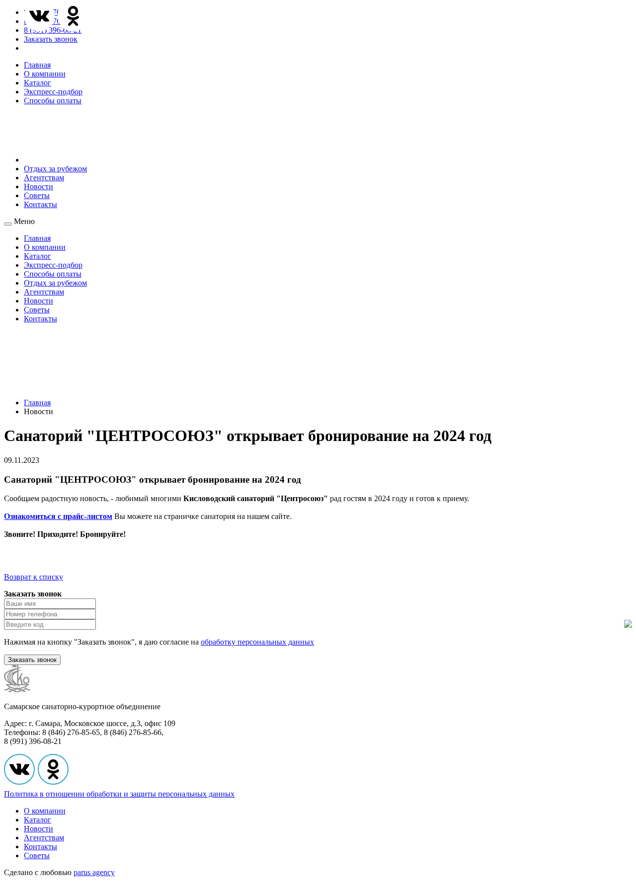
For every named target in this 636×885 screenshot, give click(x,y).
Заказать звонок (51, 39)
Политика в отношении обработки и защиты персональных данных (119, 794)
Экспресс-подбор (53, 91)
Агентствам (44, 177)
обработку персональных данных (257, 642)
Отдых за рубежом (55, 168)
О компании (45, 74)
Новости (38, 186)
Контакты (40, 204)
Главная (37, 65)
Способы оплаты (52, 100)
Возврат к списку (33, 577)
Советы (37, 195)
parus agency (94, 872)
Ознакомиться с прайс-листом (58, 516)
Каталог (37, 82)
